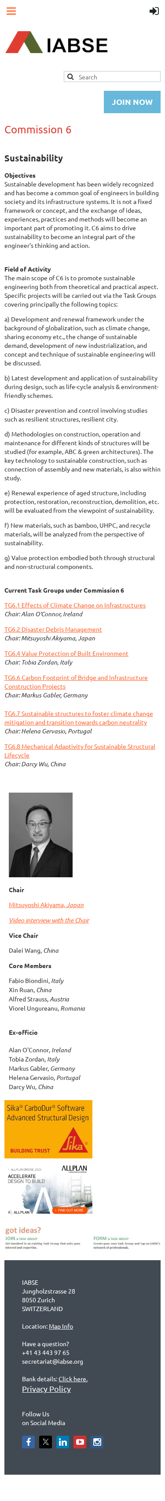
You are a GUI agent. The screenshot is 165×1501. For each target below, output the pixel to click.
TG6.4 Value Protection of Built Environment (66, 653)
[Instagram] (97, 1442)
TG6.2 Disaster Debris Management (53, 629)
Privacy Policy (46, 1388)
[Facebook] (28, 1442)
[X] (45, 1442)
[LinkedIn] (62, 1442)
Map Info (61, 1326)
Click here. (73, 1379)
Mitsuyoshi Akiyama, (46, 904)
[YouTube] (79, 1442)
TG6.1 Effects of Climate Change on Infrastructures (75, 605)
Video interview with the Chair (49, 920)
